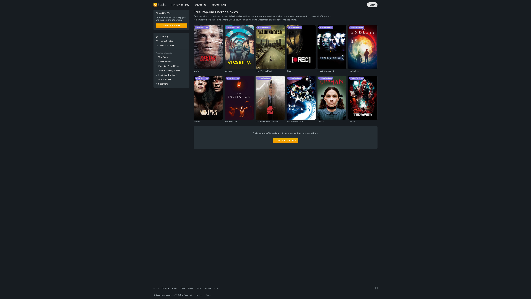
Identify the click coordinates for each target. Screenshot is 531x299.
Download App (219, 4)
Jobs (216, 288)
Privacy (199, 295)
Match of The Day (180, 4)
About (175, 288)
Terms (208, 295)
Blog (199, 288)
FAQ (183, 288)
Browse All (200, 4)
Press (190, 288)
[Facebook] (376, 288)
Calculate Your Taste (171, 25)
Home (156, 288)
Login (372, 4)
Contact (207, 288)
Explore (165, 288)
